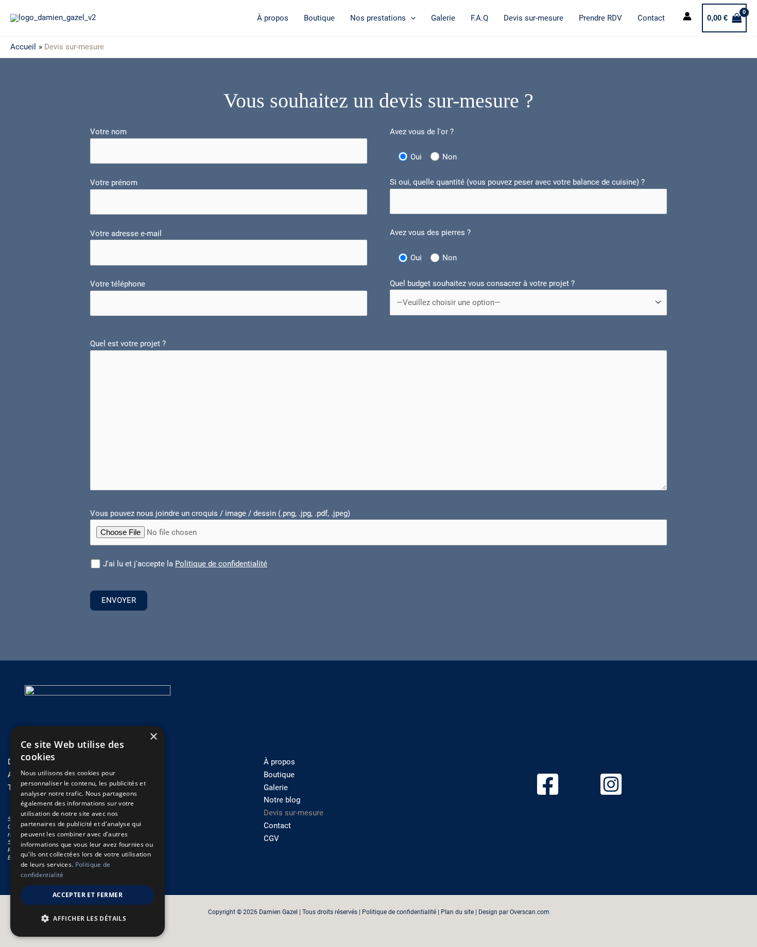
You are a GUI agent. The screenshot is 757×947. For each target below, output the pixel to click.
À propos (272, 18)
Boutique (319, 18)
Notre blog (282, 800)
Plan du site (457, 912)
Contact (651, 18)
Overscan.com (529, 912)
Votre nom (108, 131)
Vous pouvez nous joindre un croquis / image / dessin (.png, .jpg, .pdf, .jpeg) (220, 513)
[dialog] (87, 831)
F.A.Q (479, 18)
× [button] (153, 737)
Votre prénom (113, 182)
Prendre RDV (600, 18)
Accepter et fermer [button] (88, 894)
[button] (411, 18)
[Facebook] (547, 784)
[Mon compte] (687, 18)
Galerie (443, 18)
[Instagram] (611, 784)
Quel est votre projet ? (128, 343)
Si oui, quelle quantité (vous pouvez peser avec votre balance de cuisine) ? (517, 182)
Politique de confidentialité (221, 563)
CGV (271, 838)
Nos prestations (378, 18)
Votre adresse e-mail (126, 233)
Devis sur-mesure (533, 18)
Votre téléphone (117, 284)
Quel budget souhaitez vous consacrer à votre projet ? (482, 283)
